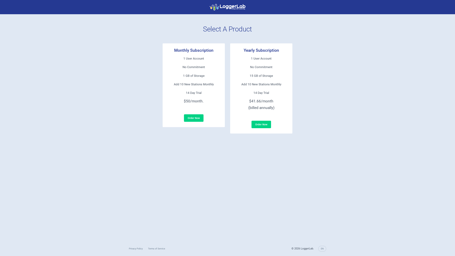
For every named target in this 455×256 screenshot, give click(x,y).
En (322, 248)
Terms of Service (156, 248)
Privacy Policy (136, 248)
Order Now (194, 118)
